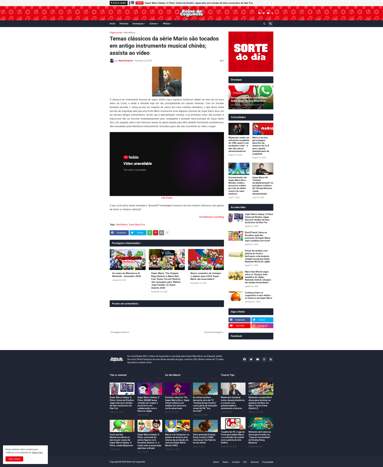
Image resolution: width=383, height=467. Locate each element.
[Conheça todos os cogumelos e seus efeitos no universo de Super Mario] (235, 296)
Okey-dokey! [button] (14, 459)
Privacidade (267, 462)
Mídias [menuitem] (166, 23)
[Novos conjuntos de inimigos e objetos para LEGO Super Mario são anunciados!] (206, 259)
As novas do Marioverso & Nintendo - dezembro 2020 (126, 275)
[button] (267, 3)
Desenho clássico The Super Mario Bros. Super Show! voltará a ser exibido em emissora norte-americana (177, 402)
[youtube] (268, 13)
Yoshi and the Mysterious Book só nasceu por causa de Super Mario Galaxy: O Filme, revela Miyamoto (121, 440)
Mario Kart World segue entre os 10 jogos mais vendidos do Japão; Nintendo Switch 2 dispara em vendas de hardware (203, 3)
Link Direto (166, 197)
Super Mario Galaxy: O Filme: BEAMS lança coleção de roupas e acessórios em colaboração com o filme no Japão (148, 404)
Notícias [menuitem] (124, 23)
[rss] (272, 13)
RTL (245, 462)
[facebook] (259, 13)
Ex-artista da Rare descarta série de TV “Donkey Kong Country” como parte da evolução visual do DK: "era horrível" (205, 404)
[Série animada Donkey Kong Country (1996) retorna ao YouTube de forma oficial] (205, 426)
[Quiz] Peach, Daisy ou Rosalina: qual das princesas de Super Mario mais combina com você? (257, 236)
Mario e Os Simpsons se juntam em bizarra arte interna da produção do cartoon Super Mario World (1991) (177, 440)
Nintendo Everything (213, 217)
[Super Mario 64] (262, 169)
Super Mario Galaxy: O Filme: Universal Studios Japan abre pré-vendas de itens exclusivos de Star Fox (259, 218)
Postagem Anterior (120, 332)
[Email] (161, 232)
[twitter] (264, 13)
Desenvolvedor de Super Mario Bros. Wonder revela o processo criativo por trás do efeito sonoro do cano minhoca (237, 185)
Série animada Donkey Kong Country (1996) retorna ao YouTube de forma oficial (204, 438)
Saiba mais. (37, 452)
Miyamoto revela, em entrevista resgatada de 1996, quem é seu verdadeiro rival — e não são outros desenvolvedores (238, 144)
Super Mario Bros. (137, 224)
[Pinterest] (155, 232)
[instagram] (264, 359)
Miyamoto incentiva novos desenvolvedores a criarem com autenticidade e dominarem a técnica (233, 402)
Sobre (225, 462)
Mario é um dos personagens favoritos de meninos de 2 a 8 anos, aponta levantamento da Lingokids (260, 145)
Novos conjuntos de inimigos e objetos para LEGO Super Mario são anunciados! (205, 276)
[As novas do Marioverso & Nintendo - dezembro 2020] (128, 259)
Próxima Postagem (213, 332)
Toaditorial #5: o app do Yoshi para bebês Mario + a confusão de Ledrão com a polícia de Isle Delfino (233, 437)
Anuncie (255, 462)
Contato (236, 462)
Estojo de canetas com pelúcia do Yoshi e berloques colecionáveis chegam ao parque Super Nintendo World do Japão (257, 256)
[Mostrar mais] (167, 232)
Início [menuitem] (112, 23)
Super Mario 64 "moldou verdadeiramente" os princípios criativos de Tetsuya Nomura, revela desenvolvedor (262, 185)
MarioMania (129, 33)
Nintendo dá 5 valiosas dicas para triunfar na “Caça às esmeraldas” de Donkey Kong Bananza (260, 437)
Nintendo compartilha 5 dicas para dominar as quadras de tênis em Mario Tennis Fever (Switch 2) (260, 402)
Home (216, 462)
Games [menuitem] (153, 23)
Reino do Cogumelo (136, 462)
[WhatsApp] (149, 232)
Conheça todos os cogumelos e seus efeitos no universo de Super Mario (258, 295)
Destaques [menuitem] (138, 23)
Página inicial (116, 33)
